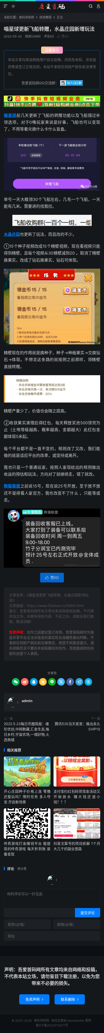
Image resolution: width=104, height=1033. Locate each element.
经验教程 (45, 17)
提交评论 (88, 913)
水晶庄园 (12, 234)
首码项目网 (52, 6)
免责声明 (34, 999)
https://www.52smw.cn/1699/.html (55, 605)
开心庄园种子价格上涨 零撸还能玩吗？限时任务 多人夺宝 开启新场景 (27, 796)
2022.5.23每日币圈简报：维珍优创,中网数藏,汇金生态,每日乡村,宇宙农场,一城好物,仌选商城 (26, 732)
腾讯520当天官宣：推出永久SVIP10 (77, 726)
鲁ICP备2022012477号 (52, 1025)
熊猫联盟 (12, 486)
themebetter (75, 1020)
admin (27, 701)
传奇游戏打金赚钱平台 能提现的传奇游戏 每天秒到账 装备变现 (27, 848)
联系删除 (70, 999)
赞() (63, 36)
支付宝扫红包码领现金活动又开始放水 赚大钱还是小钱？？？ (77, 796)
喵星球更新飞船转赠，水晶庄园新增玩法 (49, 29)
